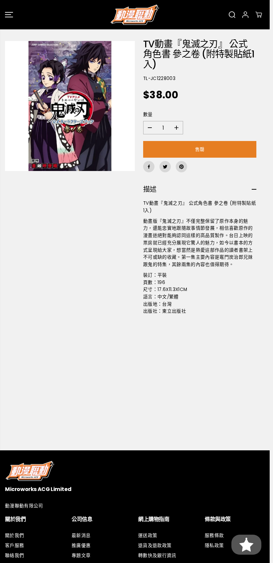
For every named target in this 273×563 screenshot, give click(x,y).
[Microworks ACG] (135, 14)
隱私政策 (214, 545)
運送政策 (147, 535)
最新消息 (81, 535)
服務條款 (214, 535)
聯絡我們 (14, 555)
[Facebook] (148, 166)
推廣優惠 (81, 545)
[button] (9, 14)
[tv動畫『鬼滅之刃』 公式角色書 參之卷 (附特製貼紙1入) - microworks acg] (70, 106)
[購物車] (259, 15)
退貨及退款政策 (154, 545)
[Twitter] (165, 166)
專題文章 (81, 555)
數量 (148, 114)
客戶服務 (14, 545)
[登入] (245, 15)
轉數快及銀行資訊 (157, 555)
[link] (135, 470)
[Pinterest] (181, 166)
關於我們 (14, 535)
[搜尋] (232, 15)
